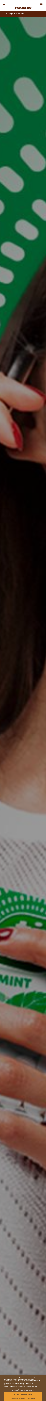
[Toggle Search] (4, 4)
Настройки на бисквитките (23, 1390)
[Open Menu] (42, 4)
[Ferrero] (23, 8)
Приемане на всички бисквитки (23, 1399)
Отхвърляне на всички (23, 1394)
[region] (23, 1388)
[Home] (3, 14)
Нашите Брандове (10, 14)
